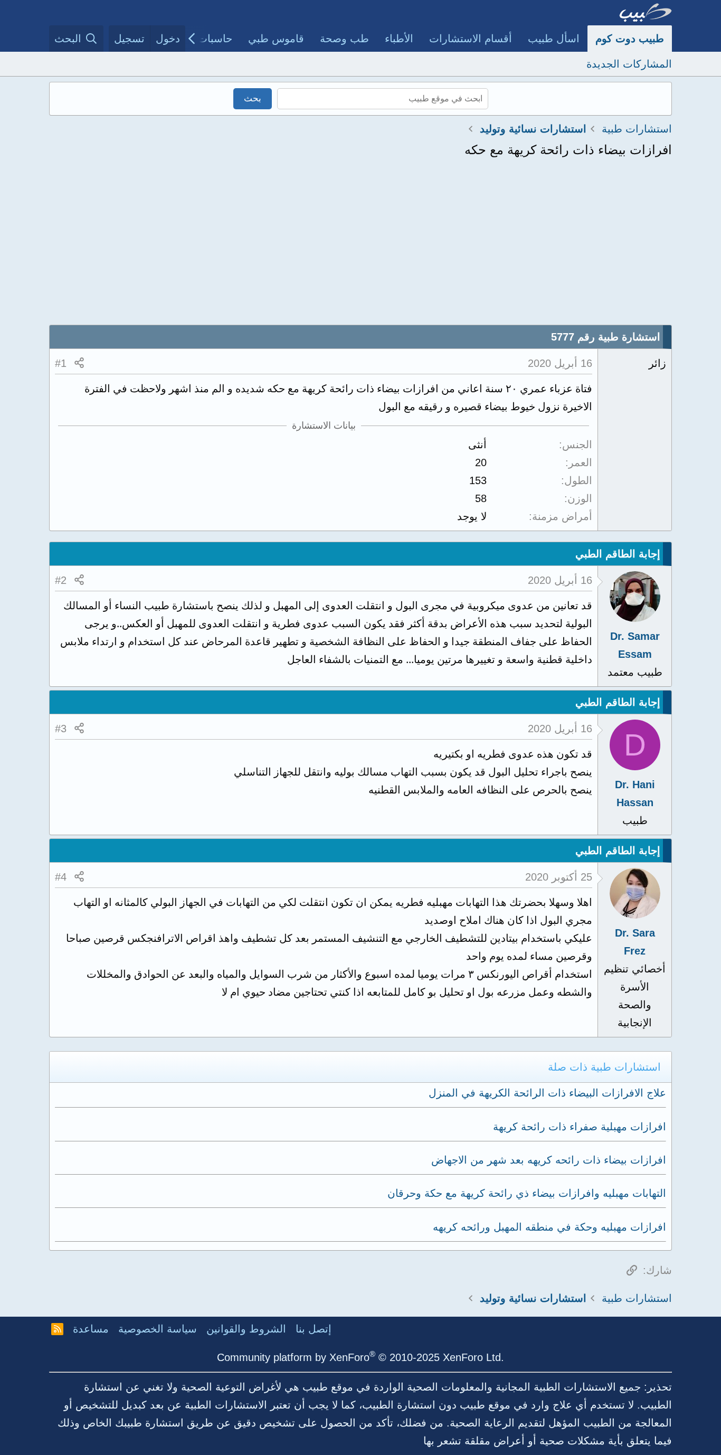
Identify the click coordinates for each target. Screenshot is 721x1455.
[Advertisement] (360, 245)
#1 (61, 363)
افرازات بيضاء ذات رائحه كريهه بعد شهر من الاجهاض (548, 1160)
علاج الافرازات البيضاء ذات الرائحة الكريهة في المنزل (547, 1093)
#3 (61, 728)
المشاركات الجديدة (629, 64)
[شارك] (79, 363)
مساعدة (91, 1329)
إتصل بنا (313, 1329)
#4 (61, 877)
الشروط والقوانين (246, 1329)
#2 (61, 580)
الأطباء (399, 38)
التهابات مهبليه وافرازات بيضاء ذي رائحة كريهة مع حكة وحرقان (526, 1193)
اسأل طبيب (554, 38)
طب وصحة (344, 38)
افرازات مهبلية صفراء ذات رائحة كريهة (579, 1126)
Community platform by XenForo (360, 1357)
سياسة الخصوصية (157, 1329)
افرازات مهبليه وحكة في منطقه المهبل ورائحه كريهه (549, 1227)
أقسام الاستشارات (470, 38)
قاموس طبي (276, 38)
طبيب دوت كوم (629, 38)
